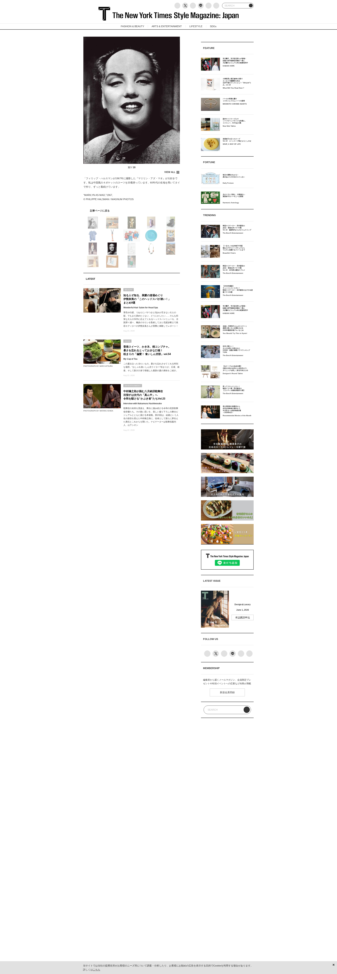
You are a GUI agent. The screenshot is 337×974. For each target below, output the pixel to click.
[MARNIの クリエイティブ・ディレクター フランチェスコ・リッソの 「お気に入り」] (131, 210)
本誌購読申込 (242, 617)
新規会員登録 (227, 692)
